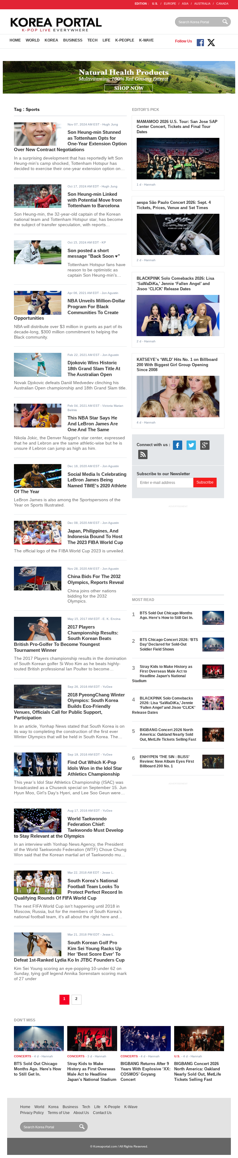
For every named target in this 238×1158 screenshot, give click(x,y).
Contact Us (102, 1113)
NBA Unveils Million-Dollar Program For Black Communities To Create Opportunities (69, 309)
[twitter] (191, 445)
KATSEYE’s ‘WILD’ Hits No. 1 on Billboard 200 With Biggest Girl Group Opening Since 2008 (177, 364)
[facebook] (177, 445)
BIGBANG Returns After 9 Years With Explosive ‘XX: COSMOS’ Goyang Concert (145, 1071)
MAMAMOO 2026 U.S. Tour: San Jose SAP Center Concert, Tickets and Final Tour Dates (177, 126)
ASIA (185, 3)
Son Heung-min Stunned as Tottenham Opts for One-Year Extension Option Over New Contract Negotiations (70, 140)
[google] (205, 445)
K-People (124, 40)
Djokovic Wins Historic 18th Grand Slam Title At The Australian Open (94, 368)
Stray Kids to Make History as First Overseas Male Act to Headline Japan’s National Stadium (162, 674)
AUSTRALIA (202, 3)
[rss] (143, 454)
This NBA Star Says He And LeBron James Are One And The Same (93, 423)
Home (15, 40)
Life (106, 40)
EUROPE (170, 3)
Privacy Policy (32, 1113)
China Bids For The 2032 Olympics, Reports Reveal (96, 579)
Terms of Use (59, 1113)
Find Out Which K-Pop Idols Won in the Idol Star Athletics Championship (95, 768)
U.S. (155, 3)
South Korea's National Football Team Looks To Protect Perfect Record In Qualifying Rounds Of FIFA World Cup (68, 889)
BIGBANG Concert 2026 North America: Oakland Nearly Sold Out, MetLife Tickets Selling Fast (168, 735)
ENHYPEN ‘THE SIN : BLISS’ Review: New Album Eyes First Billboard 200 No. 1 (167, 762)
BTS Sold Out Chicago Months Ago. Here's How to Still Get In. (166, 615)
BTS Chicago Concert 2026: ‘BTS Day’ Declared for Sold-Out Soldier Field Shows (169, 644)
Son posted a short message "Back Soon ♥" (94, 253)
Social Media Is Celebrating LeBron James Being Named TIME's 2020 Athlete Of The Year (70, 483)
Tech (92, 40)
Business (72, 40)
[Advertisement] (178, 548)
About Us (81, 1113)
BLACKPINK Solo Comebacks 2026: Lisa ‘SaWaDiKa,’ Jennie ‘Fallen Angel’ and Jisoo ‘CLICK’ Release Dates (175, 283)
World (33, 40)
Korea (51, 40)
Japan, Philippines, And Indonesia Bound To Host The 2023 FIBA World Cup (95, 536)
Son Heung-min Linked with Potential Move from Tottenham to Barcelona (95, 199)
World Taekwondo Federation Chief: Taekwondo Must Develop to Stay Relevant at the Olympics (68, 827)
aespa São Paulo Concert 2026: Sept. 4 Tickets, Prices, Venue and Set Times (174, 205)
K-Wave (146, 40)
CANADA (222, 3)
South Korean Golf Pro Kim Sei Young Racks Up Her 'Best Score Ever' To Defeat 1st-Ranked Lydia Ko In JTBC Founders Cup (69, 951)
